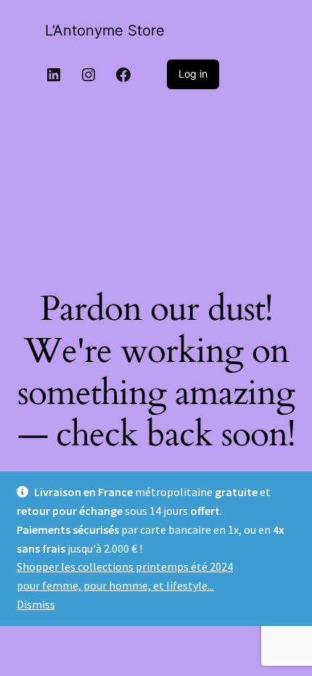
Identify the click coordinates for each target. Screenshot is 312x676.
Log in (193, 73)
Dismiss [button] (36, 604)
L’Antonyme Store (105, 30)
